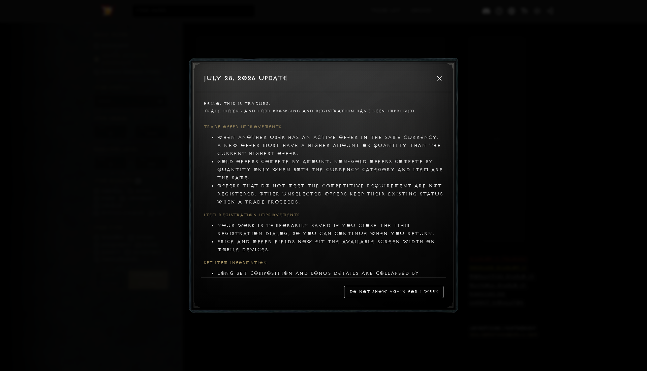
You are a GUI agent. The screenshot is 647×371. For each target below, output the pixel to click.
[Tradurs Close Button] (439, 78)
